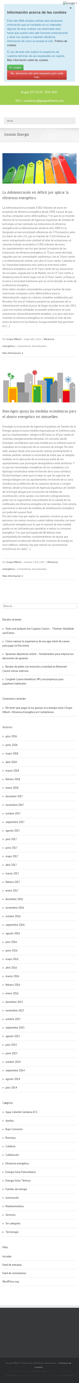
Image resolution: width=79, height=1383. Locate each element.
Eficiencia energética (17, 1163)
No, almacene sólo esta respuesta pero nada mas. (37, 75)
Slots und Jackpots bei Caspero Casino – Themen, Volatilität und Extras (38, 631)
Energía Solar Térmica (18, 1180)
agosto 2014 (12, 1079)
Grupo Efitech (14, 339)
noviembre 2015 (14, 1010)
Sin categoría (12, 1223)
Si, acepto (15, 67)
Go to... (10, 120)
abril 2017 (11, 865)
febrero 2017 (12, 882)
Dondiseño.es (13, 1375)
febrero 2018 (12, 779)
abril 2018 (11, 762)
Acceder (7, 1256)
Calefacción (12, 1155)
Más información (11, 352)
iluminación (12, 1197)
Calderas (10, 1146)
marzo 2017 (12, 873)
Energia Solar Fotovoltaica (20, 1172)
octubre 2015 (12, 1019)
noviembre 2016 (14, 907)
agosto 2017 (12, 830)
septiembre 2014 (15, 1070)
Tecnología (11, 1232)
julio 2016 (11, 942)
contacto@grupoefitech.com (44, 101)
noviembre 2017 (14, 805)
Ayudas (9, 1120)
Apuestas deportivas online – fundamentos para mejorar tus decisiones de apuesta (38, 656)
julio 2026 (11, 736)
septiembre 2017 (15, 822)
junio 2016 (11, 950)
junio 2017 (11, 847)
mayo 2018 (11, 753)
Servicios (10, 1215)
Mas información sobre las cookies (27, 60)
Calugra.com (39, 1371)
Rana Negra (67, 1375)
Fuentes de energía (16, 1189)
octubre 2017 (12, 813)
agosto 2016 (12, 933)
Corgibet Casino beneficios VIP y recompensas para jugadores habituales (32, 681)
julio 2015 (11, 1044)
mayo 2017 (11, 856)
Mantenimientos (14, 1206)
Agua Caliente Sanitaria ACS (21, 1112)
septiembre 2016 (15, 925)
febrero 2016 (12, 985)
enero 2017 (11, 890)
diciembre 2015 (14, 1002)
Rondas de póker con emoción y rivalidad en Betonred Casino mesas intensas (34, 669)
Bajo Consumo (13, 1129)
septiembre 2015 (15, 1027)
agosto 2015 (12, 1036)
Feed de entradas (12, 1265)
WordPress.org (10, 1281)
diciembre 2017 (14, 796)
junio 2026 (11, 745)
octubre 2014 (12, 1062)
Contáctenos (46, 712)
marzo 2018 (12, 770)
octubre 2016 (12, 916)
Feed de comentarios (14, 1273)
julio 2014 (11, 1087)
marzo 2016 (12, 976)
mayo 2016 (11, 959)
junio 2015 (11, 1053)
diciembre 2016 (14, 899)
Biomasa (10, 1137)
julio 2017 (11, 839)
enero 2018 (11, 787)
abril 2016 (11, 967)
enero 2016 (11, 993)
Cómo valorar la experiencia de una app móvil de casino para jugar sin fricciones (36, 643)
